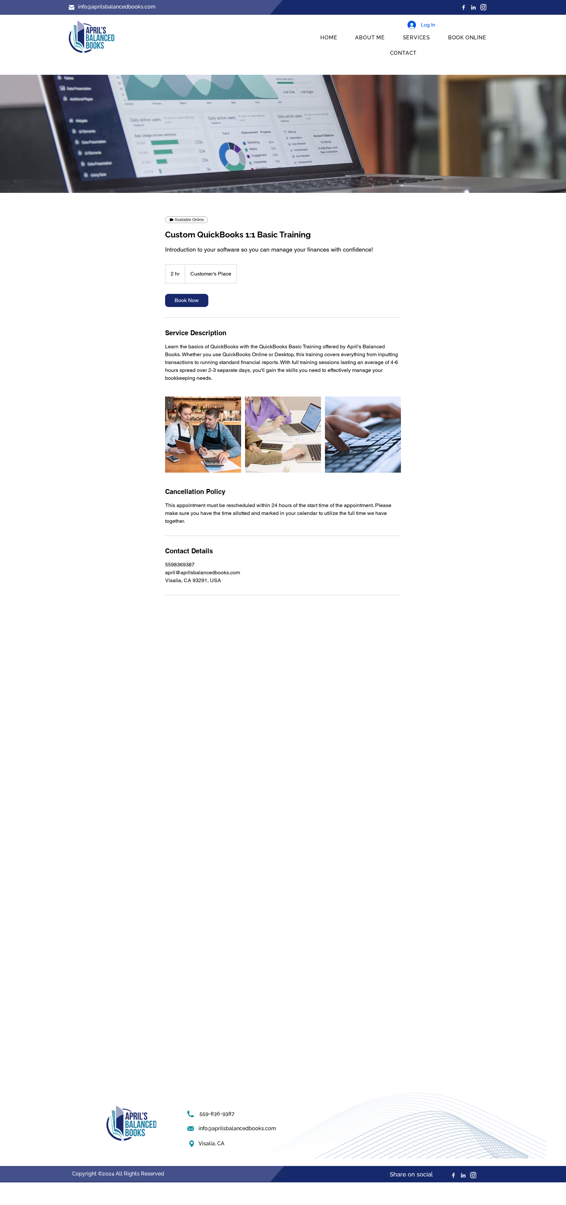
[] (483, 7)
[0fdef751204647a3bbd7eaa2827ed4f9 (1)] (463, 7)
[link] (186, 300)
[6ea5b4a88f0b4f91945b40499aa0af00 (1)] (473, 7)
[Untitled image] (203, 435)
